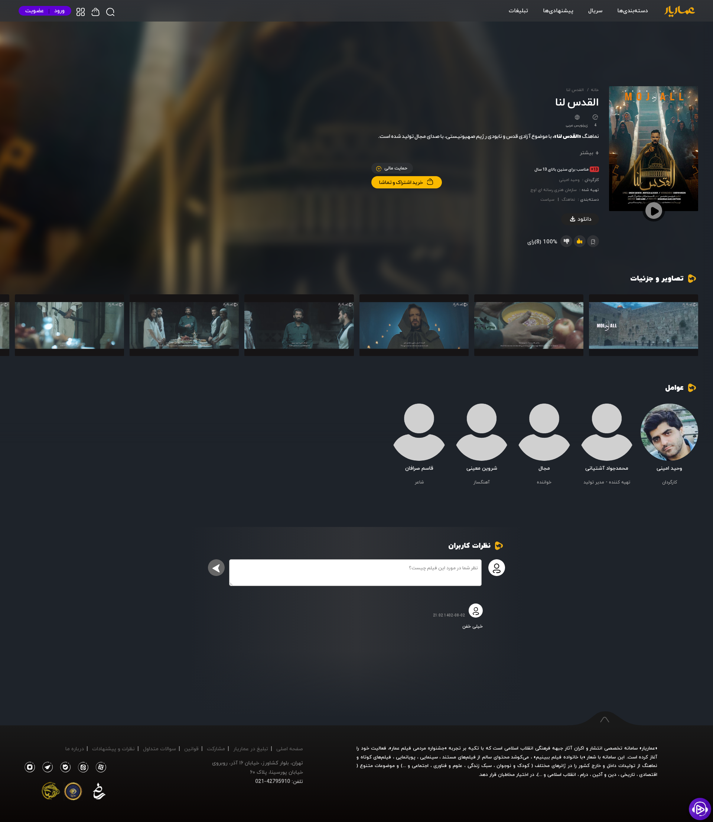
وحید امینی (569, 179)
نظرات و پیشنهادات (113, 748)
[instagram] (29, 767)
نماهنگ (568, 199)
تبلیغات (518, 10)
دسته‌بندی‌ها (632, 10)
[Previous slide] (689, 328)
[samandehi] (99, 792)
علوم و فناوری (447, 765)
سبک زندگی (480, 765)
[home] (679, 12)
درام (584, 774)
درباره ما (74, 748)
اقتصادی (648, 774)
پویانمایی (406, 757)
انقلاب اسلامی (561, 774)
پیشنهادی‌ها (558, 10)
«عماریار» (648, 748)
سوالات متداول (159, 748)
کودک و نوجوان (513, 765)
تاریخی (628, 774)
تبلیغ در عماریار (250, 748)
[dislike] (566, 241)
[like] (580, 241)
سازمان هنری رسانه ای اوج (553, 189)
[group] (643, 325)
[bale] (63, 767)
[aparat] (99, 767)
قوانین (191, 748)
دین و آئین (604, 774)
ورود (59, 10)
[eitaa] (82, 767)
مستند (449, 757)
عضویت (34, 10)
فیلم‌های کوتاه (376, 757)
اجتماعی (419, 765)
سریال (595, 10)
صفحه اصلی (289, 748)
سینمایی (429, 757)
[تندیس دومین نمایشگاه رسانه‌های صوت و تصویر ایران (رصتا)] (51, 792)
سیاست (547, 199)
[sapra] (73, 792)
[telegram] (46, 767)
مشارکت (216, 748)
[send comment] (216, 567)
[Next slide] (24, 328)
